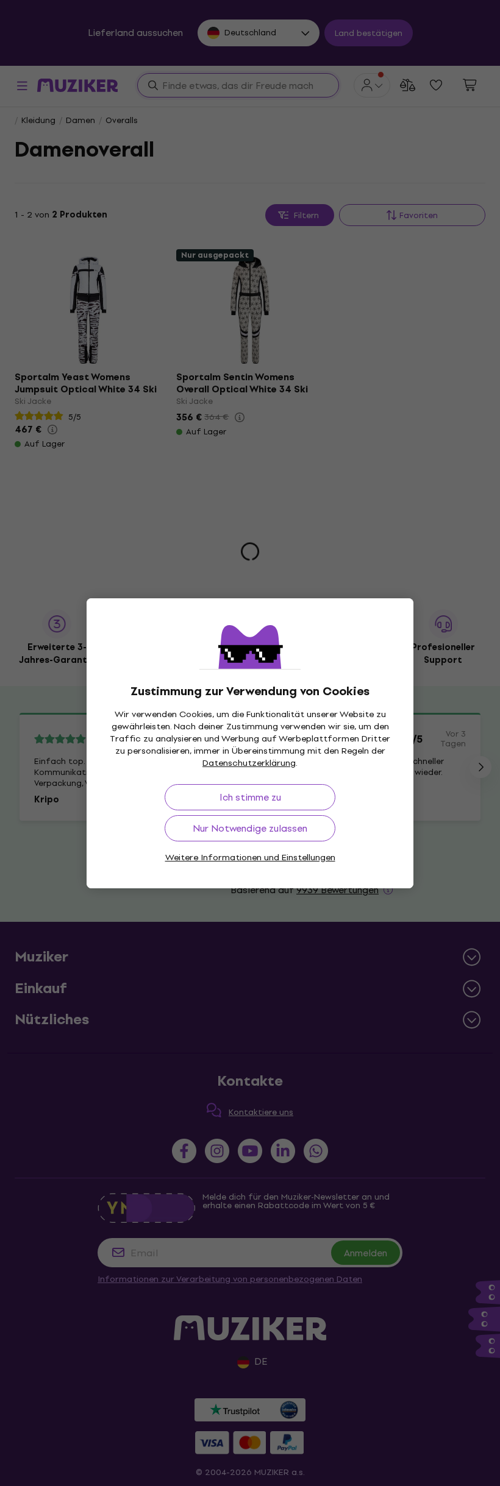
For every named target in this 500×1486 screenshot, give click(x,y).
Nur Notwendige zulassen (250, 828)
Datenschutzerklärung (249, 763)
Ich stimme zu (250, 797)
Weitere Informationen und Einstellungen (250, 857)
